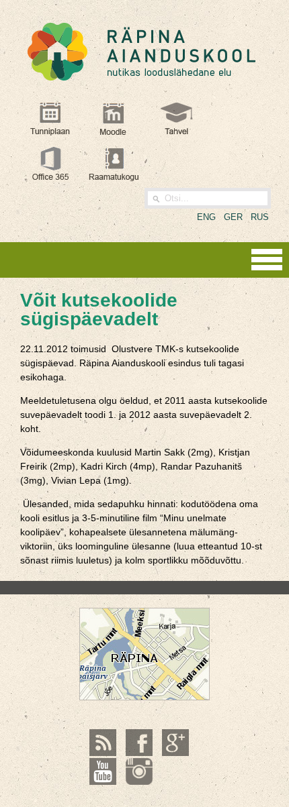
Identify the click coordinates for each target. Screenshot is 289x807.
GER (233, 217)
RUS (260, 217)
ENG (206, 217)
